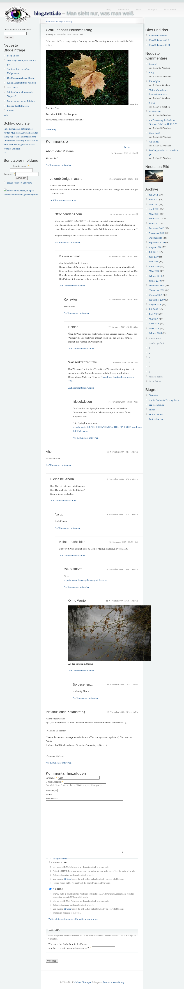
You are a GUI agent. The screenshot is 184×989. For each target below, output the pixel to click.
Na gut (59, 514)
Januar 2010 (155, 280)
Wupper (7, 148)
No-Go (152, 102)
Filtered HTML (59, 862)
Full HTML (58, 889)
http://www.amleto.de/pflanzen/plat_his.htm (85, 580)
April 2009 (154, 323)
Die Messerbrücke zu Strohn (20, 77)
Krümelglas (154, 81)
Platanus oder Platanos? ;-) (65, 712)
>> (5, 152)
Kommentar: (53, 798)
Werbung (20, 140)
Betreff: (50, 794)
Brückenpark (29, 136)
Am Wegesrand (20, 144)
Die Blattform (73, 569)
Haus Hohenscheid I (158, 35)
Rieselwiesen (82, 401)
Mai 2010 (153, 261)
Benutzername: (21, 166)
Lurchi (10, 110)
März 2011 (154, 213)
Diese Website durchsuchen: (17, 29)
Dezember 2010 (156, 228)
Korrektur (70, 299)
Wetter (28, 140)
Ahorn (50, 451)
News (138, 9)
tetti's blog (68, 21)
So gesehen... (83, 684)
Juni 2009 (154, 314)
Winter (32, 144)
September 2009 (157, 299)
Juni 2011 (154, 199)
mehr (6, 115)
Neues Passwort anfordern (19, 182)
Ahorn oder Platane (60, 151)
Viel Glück (12, 87)
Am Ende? (154, 141)
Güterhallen (9, 140)
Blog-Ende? (13, 55)
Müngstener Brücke (13, 136)
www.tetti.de (170, 9)
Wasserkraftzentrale (82, 362)
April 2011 (154, 209)
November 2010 (157, 232)
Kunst (10, 144)
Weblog (58, 21)
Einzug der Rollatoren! (18, 105)
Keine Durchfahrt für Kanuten (21, 82)
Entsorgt (153, 63)
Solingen (152, 9)
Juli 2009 (153, 309)
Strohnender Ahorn (68, 214)
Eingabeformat (60, 858)
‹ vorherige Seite (157, 343)
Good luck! (154, 132)
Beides (73, 327)
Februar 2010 (155, 275)
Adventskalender (29, 132)
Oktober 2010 (155, 237)
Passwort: (9, 173)
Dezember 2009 (156, 285)
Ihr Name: (51, 777)
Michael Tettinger (82, 982)
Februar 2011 (155, 218)
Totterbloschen (156, 419)
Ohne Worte (77, 600)
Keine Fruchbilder (72, 542)
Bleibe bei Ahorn (62, 479)
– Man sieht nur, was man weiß (84, 13)
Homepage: (52, 790)
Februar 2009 (155, 333)
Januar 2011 (155, 223)
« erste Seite (155, 338)
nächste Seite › (156, 376)
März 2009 (154, 328)
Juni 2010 (154, 256)
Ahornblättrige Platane (66, 178)
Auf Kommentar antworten (59, 165)
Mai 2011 (153, 204)
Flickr (152, 409)
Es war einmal (69, 256)
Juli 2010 (153, 252)
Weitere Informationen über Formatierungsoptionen (73, 919)
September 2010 (157, 242)
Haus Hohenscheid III (159, 45)
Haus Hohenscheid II (159, 40)
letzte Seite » (155, 381)
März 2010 (154, 271)
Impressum (123, 9)
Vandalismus (155, 111)
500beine (153, 395)
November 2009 (157, 290)
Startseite (50, 21)
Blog (108, 9)
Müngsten (16, 132)
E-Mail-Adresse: (54, 781)
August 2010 (155, 247)
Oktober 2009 (155, 294)
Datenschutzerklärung (113, 982)
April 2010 (154, 266)
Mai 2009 (153, 318)
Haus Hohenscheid (13, 128)
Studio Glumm (156, 414)
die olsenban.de (156, 404)
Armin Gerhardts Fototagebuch (164, 400)
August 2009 (155, 304)
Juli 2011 (153, 194)
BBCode (67, 878)
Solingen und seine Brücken (21, 101)
